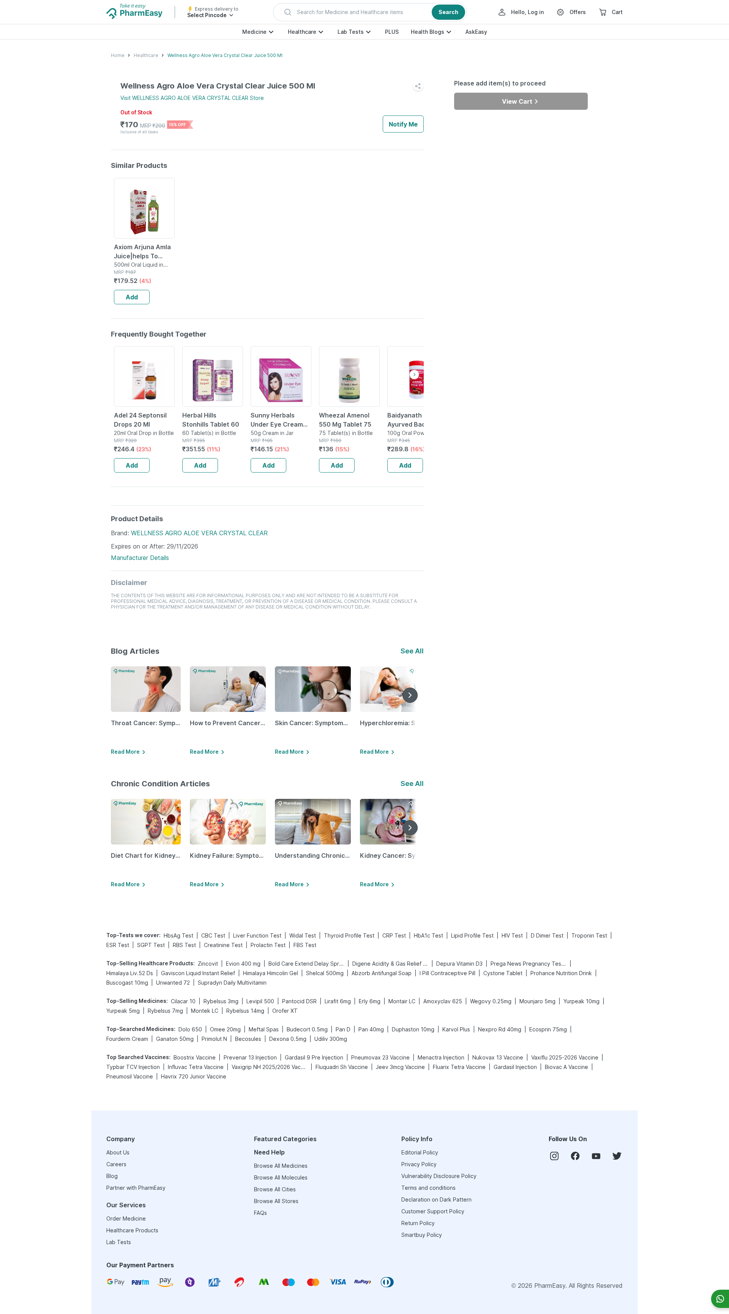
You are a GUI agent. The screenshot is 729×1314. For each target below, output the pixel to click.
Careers (116, 1164)
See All (412, 651)
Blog (112, 1176)
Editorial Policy (419, 1152)
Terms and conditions (428, 1187)
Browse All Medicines (281, 1165)
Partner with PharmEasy (136, 1187)
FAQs (260, 1213)
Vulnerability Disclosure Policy (439, 1176)
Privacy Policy (419, 1164)
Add (132, 297)
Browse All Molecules (281, 1177)
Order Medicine (126, 1218)
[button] (370, 12)
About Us (117, 1152)
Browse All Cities (275, 1189)
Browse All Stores (276, 1201)
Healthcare (302, 31)
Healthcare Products (132, 1230)
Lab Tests (351, 31)
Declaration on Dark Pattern (436, 1199)
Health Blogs (427, 31)
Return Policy (418, 1223)
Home (118, 55)
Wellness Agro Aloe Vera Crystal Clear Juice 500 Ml (224, 55)
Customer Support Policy (432, 1211)
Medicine (254, 31)
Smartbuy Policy (421, 1235)
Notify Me (403, 124)
